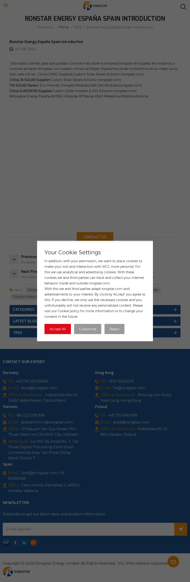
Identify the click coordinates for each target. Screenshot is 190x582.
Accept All (58, 329)
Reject (114, 329)
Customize (87, 329)
